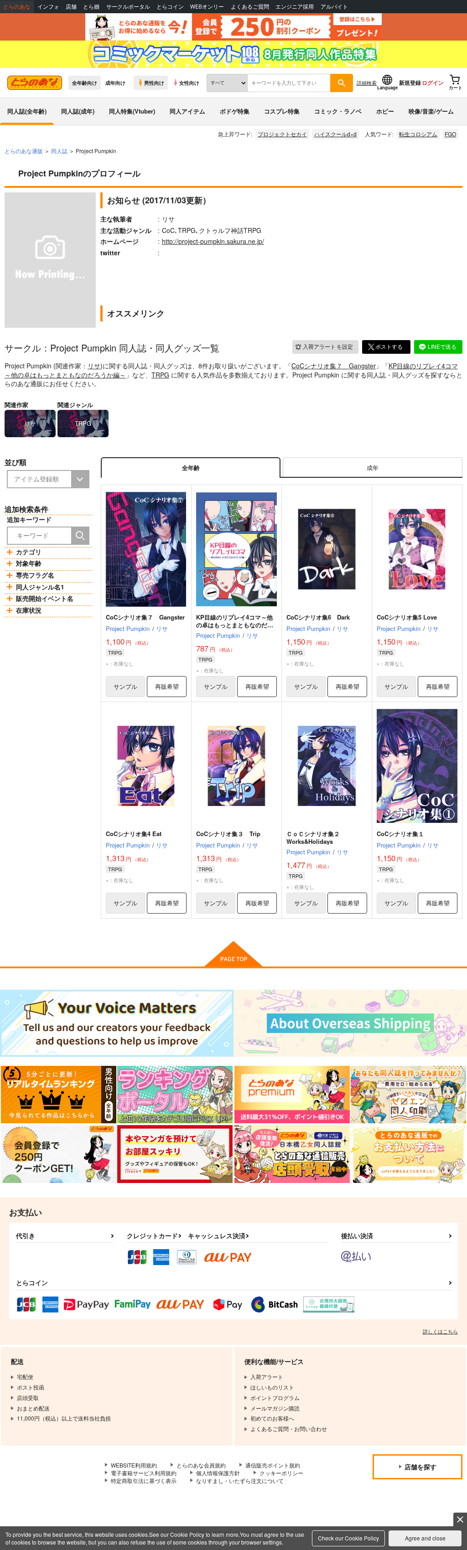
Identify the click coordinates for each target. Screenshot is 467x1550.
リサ (94, 365)
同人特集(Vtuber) (132, 111)
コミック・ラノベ (338, 111)
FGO (450, 134)
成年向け (115, 82)
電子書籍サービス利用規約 (143, 1473)
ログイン (433, 82)
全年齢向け (84, 82)
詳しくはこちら (440, 1331)
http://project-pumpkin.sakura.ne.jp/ (213, 241)
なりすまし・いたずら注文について (240, 1480)
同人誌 (59, 151)
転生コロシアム (418, 134)
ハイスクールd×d (335, 134)
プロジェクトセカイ (282, 134)
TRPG (160, 374)
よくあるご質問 (250, 6)
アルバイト (334, 6)
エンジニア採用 (294, 6)
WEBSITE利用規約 (134, 1465)
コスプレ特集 (282, 111)
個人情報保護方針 (218, 1473)
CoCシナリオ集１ (400, 833)
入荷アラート (328, 346)
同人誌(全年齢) (27, 111)
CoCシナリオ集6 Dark (318, 617)
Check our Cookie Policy (348, 1538)
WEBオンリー (207, 6)
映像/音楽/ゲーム (431, 111)
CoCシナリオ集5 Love (407, 617)
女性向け (189, 82)
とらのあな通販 (24, 151)
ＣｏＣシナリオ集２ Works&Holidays (316, 837)
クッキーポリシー (281, 1473)
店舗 (71, 6)
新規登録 (410, 82)
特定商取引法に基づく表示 (143, 1480)
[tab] (372, 467)
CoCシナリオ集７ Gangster (333, 365)
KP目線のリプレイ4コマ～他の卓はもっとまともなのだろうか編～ (234, 625)
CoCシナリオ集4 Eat (133, 833)
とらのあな (17, 6)
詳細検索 (367, 82)
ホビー (385, 111)
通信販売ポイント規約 (272, 1465)
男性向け (154, 82)
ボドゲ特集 (234, 111)
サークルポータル (128, 6)
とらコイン (170, 6)
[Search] (80, 536)
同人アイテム (187, 111)
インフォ (48, 6)
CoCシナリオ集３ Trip (228, 833)
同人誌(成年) (77, 111)
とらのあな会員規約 (201, 1465)
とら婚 (91, 6)
